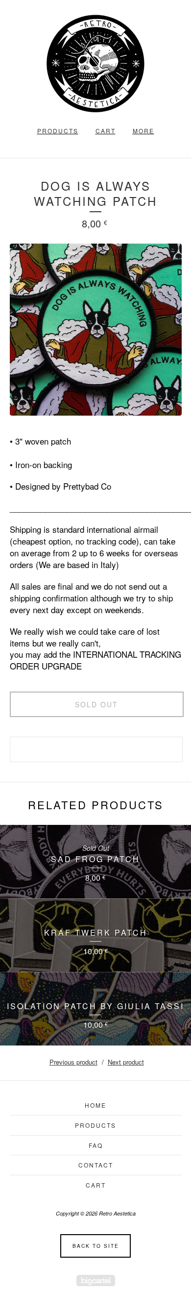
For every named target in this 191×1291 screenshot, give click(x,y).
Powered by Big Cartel (95, 1280)
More (143, 130)
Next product (126, 1062)
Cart (106, 130)
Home (95, 1105)
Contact (95, 1165)
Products (57, 130)
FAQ (96, 1145)
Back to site (95, 1245)
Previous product (73, 1062)
